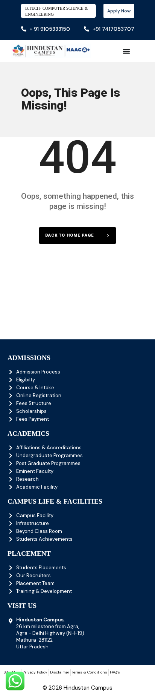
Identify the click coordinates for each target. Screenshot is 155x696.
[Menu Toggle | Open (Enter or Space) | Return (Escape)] (126, 51)
